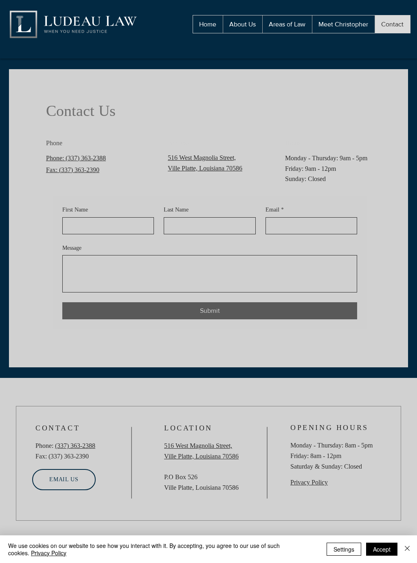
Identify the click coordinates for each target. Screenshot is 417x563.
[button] (287, 24)
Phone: (56, 158)
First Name (75, 210)
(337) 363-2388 (86, 158)
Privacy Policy (48, 553)
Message (71, 248)
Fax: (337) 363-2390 (72, 169)
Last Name (176, 210)
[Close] (407, 549)
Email (275, 210)
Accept (382, 549)
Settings (344, 549)
